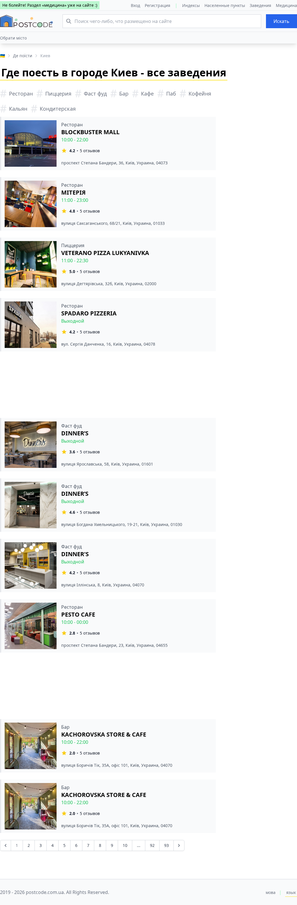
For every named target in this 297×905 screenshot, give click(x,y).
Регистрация (157, 5)
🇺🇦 (2, 55)
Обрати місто (13, 38)
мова (271, 892)
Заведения (260, 5)
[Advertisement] (108, 384)
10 (125, 845)
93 (166, 845)
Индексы (191, 5)
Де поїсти (22, 55)
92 (152, 845)
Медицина (286, 5)
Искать (281, 21)
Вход (135, 5)
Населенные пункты (224, 5)
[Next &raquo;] (178, 845)
